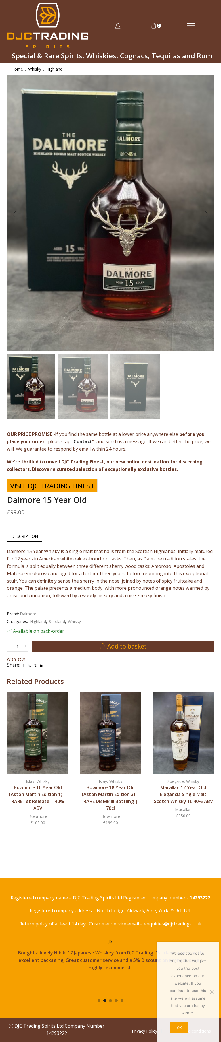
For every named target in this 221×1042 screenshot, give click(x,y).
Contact (82, 441)
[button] (14, 214)
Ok (179, 1027)
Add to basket (127, 646)
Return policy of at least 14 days (54, 924)
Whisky (34, 69)
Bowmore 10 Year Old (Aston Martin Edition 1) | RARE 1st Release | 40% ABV (37, 797)
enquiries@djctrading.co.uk (173, 924)
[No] (211, 992)
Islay (30, 781)
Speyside (175, 781)
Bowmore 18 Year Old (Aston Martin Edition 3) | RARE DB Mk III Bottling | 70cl (110, 797)
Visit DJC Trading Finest (52, 485)
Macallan (183, 809)
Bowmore (37, 816)
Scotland (57, 621)
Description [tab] (24, 536)
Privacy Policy (144, 1031)
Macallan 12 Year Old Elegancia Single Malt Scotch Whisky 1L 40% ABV (183, 794)
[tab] (24, 536)
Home (17, 69)
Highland (54, 69)
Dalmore (28, 613)
